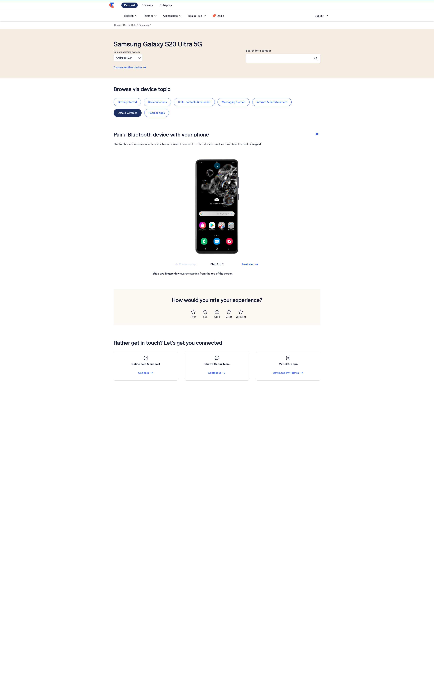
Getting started (127, 102)
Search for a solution (259, 50)
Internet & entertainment (272, 102)
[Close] (317, 134)
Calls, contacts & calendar (194, 102)
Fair (205, 316)
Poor (193, 316)
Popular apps (157, 113)
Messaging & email (233, 102)
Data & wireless (127, 113)
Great (229, 316)
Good (217, 316)
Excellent (241, 316)
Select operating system (127, 51)
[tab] (127, 102)
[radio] (193, 311)
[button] (128, 57)
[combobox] (279, 58)
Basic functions (157, 102)
